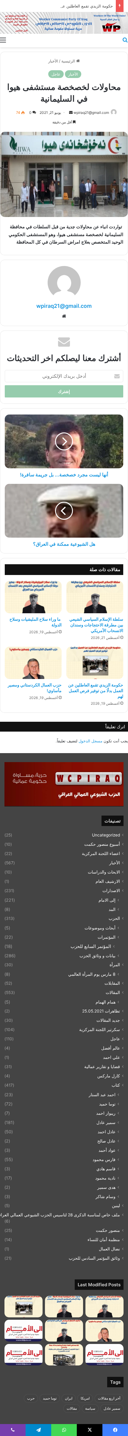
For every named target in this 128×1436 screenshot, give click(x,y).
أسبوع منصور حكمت (102, 844)
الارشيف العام (108, 881)
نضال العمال (109, 1249)
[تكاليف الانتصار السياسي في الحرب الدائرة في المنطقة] (64, 1330)
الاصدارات (111, 890)
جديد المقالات (108, 1020)
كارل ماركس (108, 1075)
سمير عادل (105, 1122)
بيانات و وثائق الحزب (97, 955)
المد (112, 909)
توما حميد (107, 1103)
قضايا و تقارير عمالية (102, 1066)
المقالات (113, 992)
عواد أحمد (107, 1150)
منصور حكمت (108, 1230)
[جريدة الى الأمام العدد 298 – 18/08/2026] (23, 1330)
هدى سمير (106, 1187)
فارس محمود (104, 1159)
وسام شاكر (105, 1196)
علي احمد (111, 1057)
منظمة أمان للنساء (104, 1239)
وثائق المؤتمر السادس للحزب (94, 1258)
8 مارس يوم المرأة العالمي (91, 974)
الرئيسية (68, 61)
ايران (68, 1398)
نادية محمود (105, 1177)
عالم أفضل (110, 1048)
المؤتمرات (106, 937)
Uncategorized (106, 835)
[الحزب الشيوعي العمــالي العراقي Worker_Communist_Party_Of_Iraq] (64, 23)
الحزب (114, 918)
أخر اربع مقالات (109, 1398)
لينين (116, 1205)
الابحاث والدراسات (104, 872)
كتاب (116, 1085)
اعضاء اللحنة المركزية (101, 853)
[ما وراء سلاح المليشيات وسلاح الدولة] (33, 597)
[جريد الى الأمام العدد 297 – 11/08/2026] (104, 1354)
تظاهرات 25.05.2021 (101, 1011)
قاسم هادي (105, 1168)
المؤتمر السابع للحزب (91, 946)
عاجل (55, 74)
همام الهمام (105, 1001)
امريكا (85, 1398)
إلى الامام (107, 900)
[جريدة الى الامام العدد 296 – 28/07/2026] (23, 1354)
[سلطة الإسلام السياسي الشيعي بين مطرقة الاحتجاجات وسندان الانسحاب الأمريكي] (94, 597)
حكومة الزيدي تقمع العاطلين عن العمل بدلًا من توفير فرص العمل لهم (95, 690)
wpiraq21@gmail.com (91, 112)
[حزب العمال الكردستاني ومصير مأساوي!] (33, 663)
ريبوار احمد (105, 1113)
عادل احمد (106, 1131)
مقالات (72, 1408)
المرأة (115, 964)
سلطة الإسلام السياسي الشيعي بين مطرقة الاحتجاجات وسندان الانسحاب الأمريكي (96, 625)
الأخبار (53, 61)
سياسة (90, 1408)
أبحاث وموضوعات (100, 927)
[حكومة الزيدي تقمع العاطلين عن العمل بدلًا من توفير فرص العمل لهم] (94, 663)
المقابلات (112, 983)
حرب (31, 1398)
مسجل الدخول (90, 740)
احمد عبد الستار (102, 1094)
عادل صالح (106, 1140)
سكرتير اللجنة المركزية (99, 1029)
